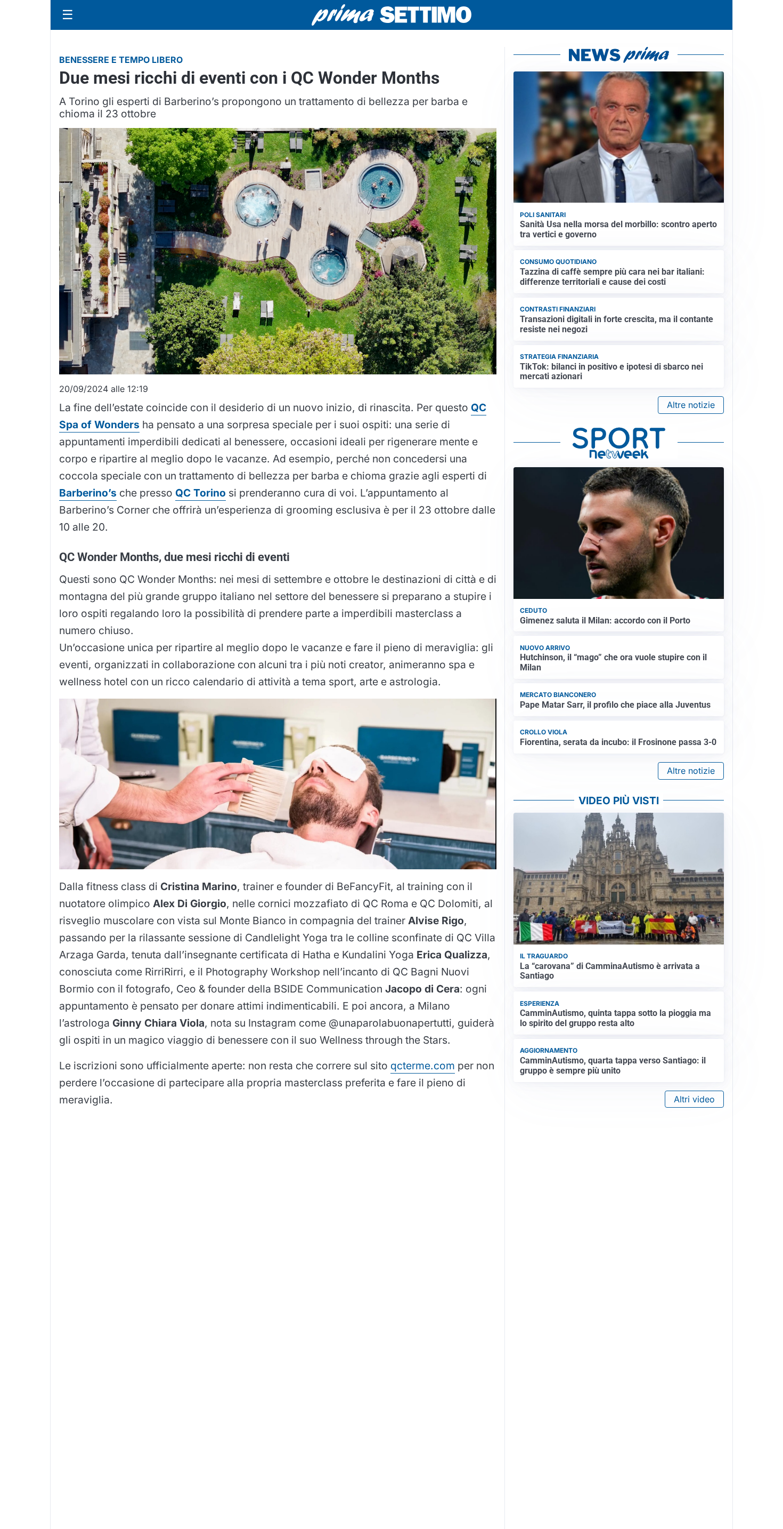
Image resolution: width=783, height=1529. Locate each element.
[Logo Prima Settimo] (391, 15)
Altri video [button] (694, 1099)
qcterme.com (422, 1065)
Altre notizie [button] (691, 404)
